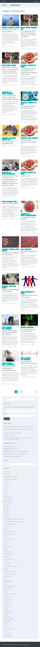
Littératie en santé (7, 576)
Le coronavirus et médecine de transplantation (10, 253)
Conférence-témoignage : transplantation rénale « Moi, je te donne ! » (17, 426)
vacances (5, 623)
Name (5, 409)
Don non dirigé (7, 514)
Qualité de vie (6, 603)
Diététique (6, 504)
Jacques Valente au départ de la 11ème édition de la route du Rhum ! (10, 332)
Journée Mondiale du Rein (9, 574)
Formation (6, 541)
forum (15, 201)
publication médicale (10, 364)
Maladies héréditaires (8, 581)
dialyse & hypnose (7, 496)
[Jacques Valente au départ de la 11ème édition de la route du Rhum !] (10, 320)
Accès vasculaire (7, 471)
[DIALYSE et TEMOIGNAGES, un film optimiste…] (10, 279)
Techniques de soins (8, 611)
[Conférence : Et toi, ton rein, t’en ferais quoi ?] (29, 281)
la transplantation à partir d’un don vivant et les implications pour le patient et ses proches (29, 71)
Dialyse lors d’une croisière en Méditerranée (20, 451)
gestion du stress (7, 546)
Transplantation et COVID (9, 618)
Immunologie (11, 249)
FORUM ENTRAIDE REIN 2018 (14, 456)
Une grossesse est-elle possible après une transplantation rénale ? (9, 368)
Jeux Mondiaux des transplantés (10, 571)
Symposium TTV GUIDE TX (10, 203)
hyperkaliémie (6, 556)
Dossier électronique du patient (10, 524)
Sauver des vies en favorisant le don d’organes (29, 362)
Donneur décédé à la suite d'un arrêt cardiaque (13, 519)
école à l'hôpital (7, 526)
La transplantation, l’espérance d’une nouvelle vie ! (29, 142)
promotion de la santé (11, 173)
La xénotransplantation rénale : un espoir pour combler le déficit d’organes (10, 97)
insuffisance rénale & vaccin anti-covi (11, 566)
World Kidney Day (7, 633)
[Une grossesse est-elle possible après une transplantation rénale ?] (10, 355)
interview (22, 27)
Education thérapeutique (9, 531)
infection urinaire (7, 564)
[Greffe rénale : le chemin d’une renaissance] (10, 20)
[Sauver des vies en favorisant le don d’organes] (29, 353)
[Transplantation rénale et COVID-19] (29, 206)
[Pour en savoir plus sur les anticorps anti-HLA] (29, 320)
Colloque (4, 201)
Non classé (28, 27)
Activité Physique (7, 474)
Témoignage (6, 613)
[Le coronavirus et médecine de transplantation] (10, 242)
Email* (5, 413)
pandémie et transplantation (31, 215)
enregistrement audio (8, 534)
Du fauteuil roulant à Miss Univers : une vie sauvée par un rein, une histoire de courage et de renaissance (10, 70)
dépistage (6, 491)
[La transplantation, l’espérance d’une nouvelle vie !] (29, 130)
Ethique (5, 536)
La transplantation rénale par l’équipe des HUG (28, 107)
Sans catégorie (7, 606)
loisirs (9, 139)
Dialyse (3, 65)
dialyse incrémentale (8, 499)
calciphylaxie (6, 481)
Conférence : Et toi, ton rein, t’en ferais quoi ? (29, 296)
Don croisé (6, 509)
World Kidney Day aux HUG (9, 435)
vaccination (6, 626)
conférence (6, 489)
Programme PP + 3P (8, 596)
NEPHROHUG (15, 5)
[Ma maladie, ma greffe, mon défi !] (29, 242)
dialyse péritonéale (7, 501)
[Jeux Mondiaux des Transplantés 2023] (10, 130)
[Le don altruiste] (29, 165)
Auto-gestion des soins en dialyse (10, 479)
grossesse (4, 363)
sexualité (5, 608)
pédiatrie (5, 591)
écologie (5, 529)
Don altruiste (4, 27)
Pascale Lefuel (4, 46)
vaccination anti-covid (8, 628)
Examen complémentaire (9, 539)
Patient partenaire (7, 589)
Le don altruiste (25, 176)
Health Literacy (7, 551)
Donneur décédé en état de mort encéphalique (13, 521)
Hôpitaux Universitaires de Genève (23, 644)
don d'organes (11, 27)
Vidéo (5, 631)
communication (24, 65)
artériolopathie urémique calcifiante (11, 476)
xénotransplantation (8, 636)
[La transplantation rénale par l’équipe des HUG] (29, 96)
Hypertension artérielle (8, 559)
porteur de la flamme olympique (10, 593)
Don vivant (17, 27)
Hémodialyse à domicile (8, 554)
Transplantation (10, 93)
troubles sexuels (7, 621)
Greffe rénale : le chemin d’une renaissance (12, 433)
